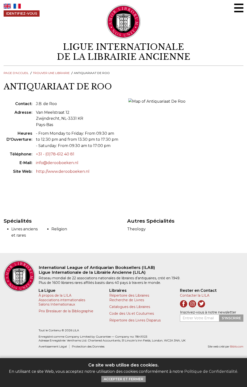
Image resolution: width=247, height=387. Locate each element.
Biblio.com (236, 346)
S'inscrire (231, 318)
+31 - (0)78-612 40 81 (55, 154)
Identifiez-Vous (21, 13)
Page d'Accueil (16, 73)
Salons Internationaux (57, 304)
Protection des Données (88, 346)
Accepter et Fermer (123, 379)
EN (7, 6)
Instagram (192, 303)
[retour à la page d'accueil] (21, 276)
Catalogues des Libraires (129, 307)
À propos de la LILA (55, 295)
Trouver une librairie (51, 73)
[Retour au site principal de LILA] (124, 22)
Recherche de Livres (126, 300)
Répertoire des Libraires (129, 295)
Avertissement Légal (53, 346)
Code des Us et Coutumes (131, 313)
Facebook (183, 303)
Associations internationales (62, 300)
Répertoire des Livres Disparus (135, 320)
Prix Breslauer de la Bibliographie (66, 311)
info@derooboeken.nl (57, 162)
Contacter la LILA (194, 295)
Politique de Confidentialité (210, 371)
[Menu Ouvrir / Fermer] (238, 8)
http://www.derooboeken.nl (62, 171)
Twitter (201, 303)
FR (17, 6)
